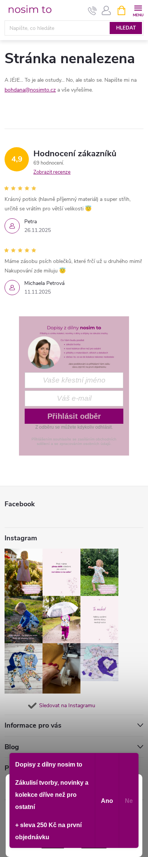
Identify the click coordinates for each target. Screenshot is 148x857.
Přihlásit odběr (74, 416)
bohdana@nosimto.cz (30, 89)
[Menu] (138, 10)
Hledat (126, 28)
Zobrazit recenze (52, 172)
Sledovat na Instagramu (67, 705)
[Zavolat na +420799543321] (92, 11)
